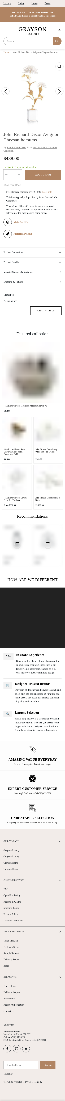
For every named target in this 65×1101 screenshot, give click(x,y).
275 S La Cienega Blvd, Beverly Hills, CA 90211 (24, 1040)
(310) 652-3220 (18, 1037)
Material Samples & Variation (18, 272)
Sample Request (11, 953)
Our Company (11, 841)
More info (47, 192)
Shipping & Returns (13, 282)
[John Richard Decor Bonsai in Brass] (48, 480)
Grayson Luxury (11, 850)
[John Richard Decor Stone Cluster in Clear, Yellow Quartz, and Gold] (17, 432)
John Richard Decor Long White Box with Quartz (46, 450)
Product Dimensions (13, 252)
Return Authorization (13, 1005)
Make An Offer (21, 222)
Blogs (6, 966)
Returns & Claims (12, 902)
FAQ (5, 889)
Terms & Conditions (13, 920)
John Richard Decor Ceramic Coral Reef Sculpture (15, 499)
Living (21, 3)
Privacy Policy (10, 914)
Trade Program (10, 940)
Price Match (9, 998)
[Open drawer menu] (5, 31)
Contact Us (8, 1011)
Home (34, 3)
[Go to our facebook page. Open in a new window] (7, 1048)
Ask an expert (10, 301)
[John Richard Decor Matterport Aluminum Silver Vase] (32, 372)
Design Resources (13, 931)
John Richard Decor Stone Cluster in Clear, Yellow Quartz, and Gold (14, 451)
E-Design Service (12, 947)
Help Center (10, 977)
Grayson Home (10, 863)
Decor (47, 3)
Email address (14, 1065)
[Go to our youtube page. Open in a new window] (26, 1048)
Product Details (11, 262)
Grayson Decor (10, 869)
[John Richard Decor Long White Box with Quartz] (48, 432)
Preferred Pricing (23, 234)
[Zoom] (59, 66)
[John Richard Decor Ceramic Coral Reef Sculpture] (17, 480)
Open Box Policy (11, 895)
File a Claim (9, 986)
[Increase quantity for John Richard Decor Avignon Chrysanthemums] (19, 174)
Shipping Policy (11, 908)
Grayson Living (11, 856)
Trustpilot (8, 1074)
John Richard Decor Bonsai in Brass (47, 499)
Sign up (47, 1065)
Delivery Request (11, 959)
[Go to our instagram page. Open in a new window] (16, 1048)
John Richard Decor (16, 147)
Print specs (9, 295)
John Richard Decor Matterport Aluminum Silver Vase (26, 406)
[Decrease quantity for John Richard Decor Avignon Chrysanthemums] (6, 174)
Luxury (7, 3)
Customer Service (13, 880)
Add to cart (43, 174)
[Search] (57, 41)
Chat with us (46, 310)
